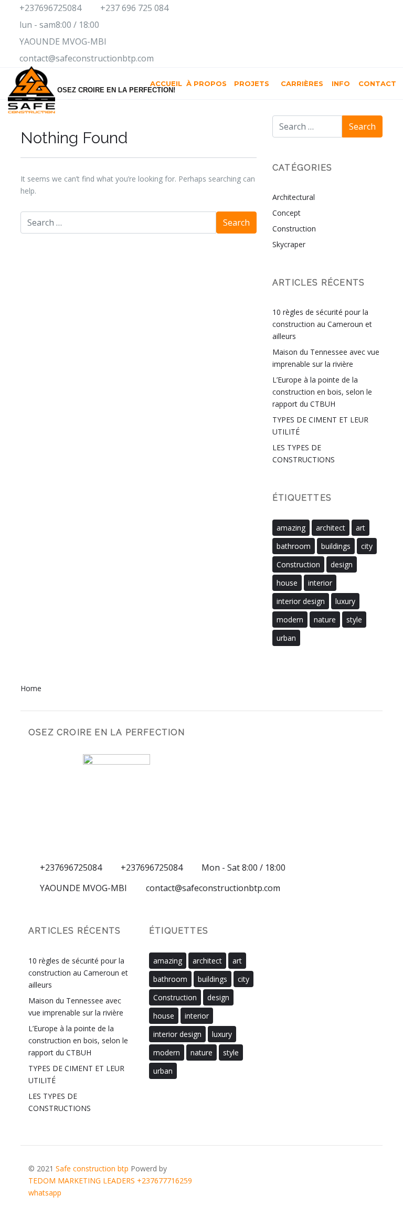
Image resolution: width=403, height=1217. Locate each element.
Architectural (293, 197)
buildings (336, 546)
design (342, 564)
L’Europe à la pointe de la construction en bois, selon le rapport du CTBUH (322, 392)
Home (30, 688)
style (354, 620)
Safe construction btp (93, 1168)
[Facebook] (307, 34)
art (360, 528)
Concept (286, 213)
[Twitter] (366, 34)
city (367, 546)
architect (330, 528)
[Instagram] (327, 34)
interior (320, 583)
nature (325, 620)
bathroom (294, 546)
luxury (345, 601)
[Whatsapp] (386, 34)
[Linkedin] (347, 34)
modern (290, 620)
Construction (294, 229)
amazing (291, 528)
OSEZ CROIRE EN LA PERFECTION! (92, 90)
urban (286, 638)
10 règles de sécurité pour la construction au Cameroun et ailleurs (322, 324)
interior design (301, 601)
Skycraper (288, 244)
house (287, 583)
